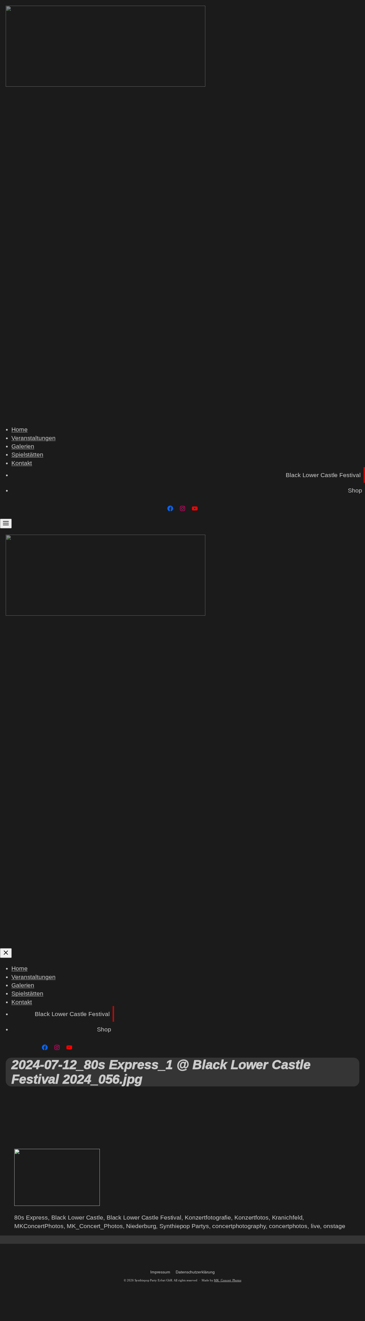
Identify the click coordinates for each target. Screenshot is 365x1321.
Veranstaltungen (33, 438)
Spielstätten (27, 454)
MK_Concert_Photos (227, 1280)
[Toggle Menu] (6, 523)
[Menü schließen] (6, 953)
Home (19, 429)
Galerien (22, 446)
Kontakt (21, 463)
